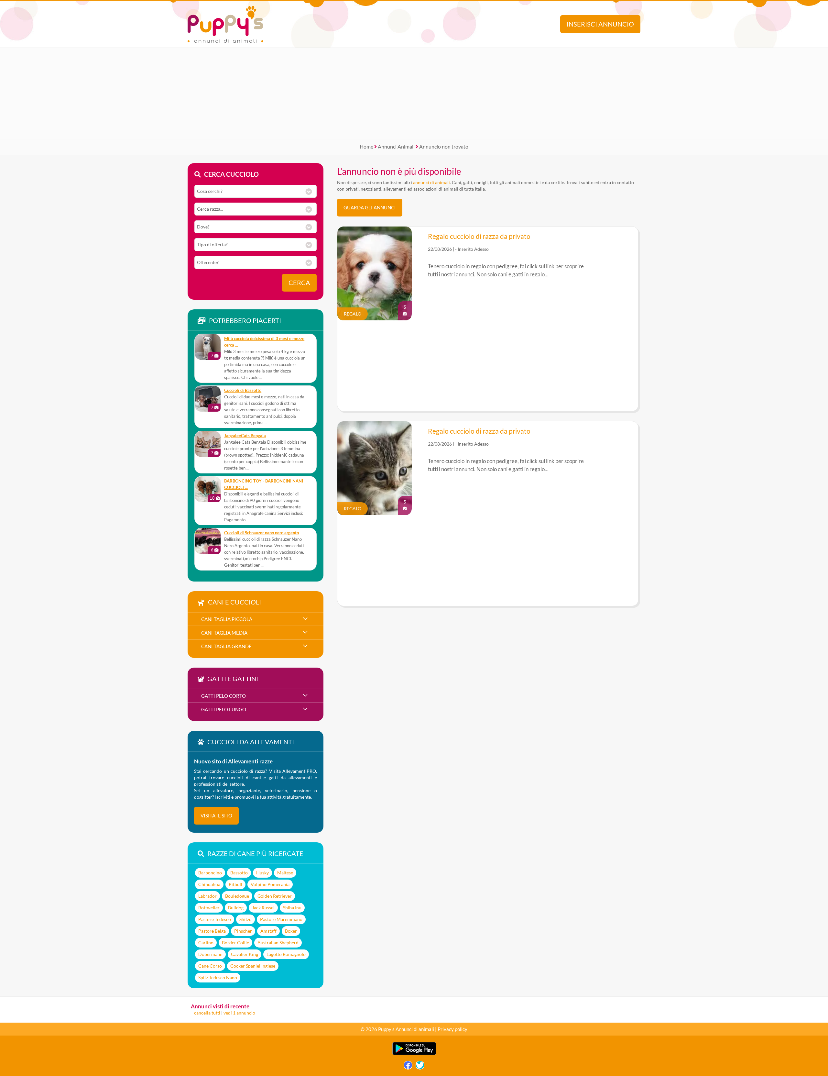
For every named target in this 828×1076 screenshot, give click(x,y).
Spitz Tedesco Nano (217, 977)
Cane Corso (210, 966)
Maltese (285, 872)
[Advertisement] (414, 93)
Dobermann (210, 954)
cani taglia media (224, 633)
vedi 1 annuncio (239, 1012)
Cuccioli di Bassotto (242, 390)
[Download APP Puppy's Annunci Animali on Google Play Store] (414, 1053)
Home (366, 146)
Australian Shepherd (278, 942)
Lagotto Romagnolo (286, 954)
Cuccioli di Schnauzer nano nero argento (261, 532)
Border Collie (235, 942)
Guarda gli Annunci (369, 207)
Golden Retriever (274, 896)
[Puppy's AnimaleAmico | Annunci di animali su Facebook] (408, 1066)
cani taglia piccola (226, 619)
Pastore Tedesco (214, 919)
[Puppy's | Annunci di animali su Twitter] (420, 1066)
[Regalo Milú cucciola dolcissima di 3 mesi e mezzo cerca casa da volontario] (208, 347)
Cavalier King (244, 954)
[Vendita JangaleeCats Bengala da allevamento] (208, 444)
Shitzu (245, 919)
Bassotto (239, 872)
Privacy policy (452, 1029)
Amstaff (268, 931)
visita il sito (216, 815)
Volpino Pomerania (270, 884)
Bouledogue (237, 896)
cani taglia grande (226, 646)
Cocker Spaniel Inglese (252, 966)
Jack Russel (263, 907)
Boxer (291, 931)
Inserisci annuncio (600, 24)
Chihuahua (209, 884)
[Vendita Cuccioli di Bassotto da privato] (208, 399)
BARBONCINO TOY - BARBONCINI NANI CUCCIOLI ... (263, 484)
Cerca (299, 282)
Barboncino (210, 872)
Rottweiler (209, 907)
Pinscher (243, 931)
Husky (262, 872)
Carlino (205, 942)
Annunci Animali (396, 146)
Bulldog (236, 907)
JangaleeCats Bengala (245, 435)
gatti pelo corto (223, 696)
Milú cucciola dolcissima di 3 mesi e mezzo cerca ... (264, 342)
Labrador (207, 896)
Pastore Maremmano (281, 919)
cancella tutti (207, 1012)
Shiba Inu (292, 907)
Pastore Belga (212, 931)
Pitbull (235, 884)
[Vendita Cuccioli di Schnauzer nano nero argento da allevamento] (208, 541)
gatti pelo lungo (223, 709)
